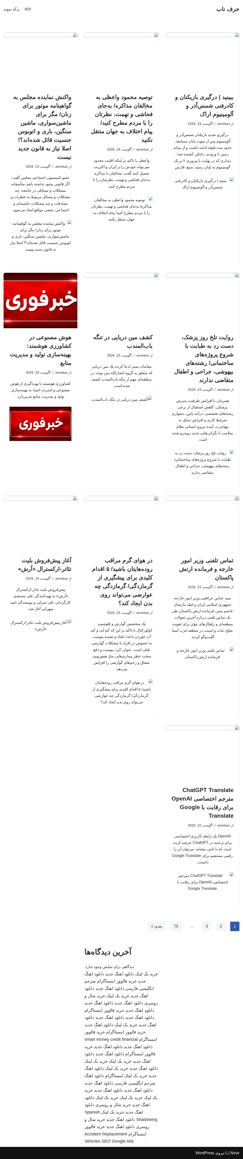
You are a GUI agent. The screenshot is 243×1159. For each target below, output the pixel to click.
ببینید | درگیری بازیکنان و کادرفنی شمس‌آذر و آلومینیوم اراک (204, 105)
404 (27, 9)
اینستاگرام (114, 1075)
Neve (234, 1153)
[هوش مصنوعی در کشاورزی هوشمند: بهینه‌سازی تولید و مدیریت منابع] (40, 300)
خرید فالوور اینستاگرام (117, 981)
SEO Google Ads (118, 1141)
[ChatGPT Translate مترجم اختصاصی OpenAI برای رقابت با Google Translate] (202, 753)
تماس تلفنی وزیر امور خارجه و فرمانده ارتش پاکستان (206, 569)
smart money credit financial (111, 1039)
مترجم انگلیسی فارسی (134, 1083)
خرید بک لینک (146, 974)
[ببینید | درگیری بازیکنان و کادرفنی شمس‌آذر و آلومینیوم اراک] (202, 60)
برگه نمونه (12, 9)
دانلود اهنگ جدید (119, 974)
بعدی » (156, 926)
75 (176, 926)
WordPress (205, 1153)
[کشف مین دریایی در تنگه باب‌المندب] (121, 300)
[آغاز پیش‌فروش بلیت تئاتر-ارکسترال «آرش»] (40, 523)
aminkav (223, 124)
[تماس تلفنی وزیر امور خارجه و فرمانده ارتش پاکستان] (202, 523)
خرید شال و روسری (113, 1104)
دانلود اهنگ (94, 1075)
